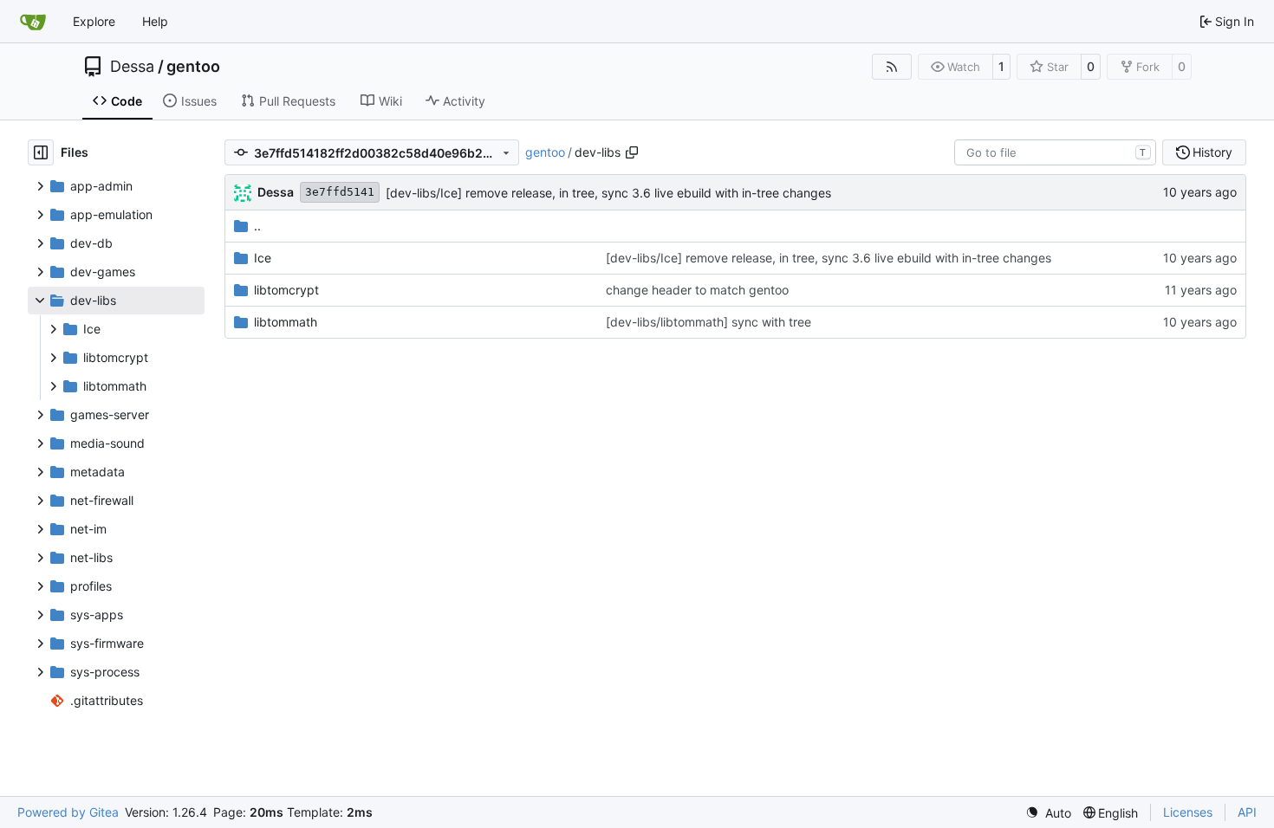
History (1212, 152)
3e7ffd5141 (339, 191)
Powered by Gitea (68, 812)
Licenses (1187, 812)
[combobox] (1055, 152)
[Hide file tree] (41, 152)
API (1247, 812)
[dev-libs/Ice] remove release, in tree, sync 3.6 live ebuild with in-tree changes (608, 192)
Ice (262, 257)
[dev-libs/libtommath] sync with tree (708, 321)
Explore (94, 21)
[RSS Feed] (892, 67)
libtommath (285, 321)
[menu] (1048, 812)
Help (155, 21)
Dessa (132, 66)
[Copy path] (632, 152)
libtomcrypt (286, 289)
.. (257, 225)
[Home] (33, 21)
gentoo (193, 66)
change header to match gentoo (697, 289)
